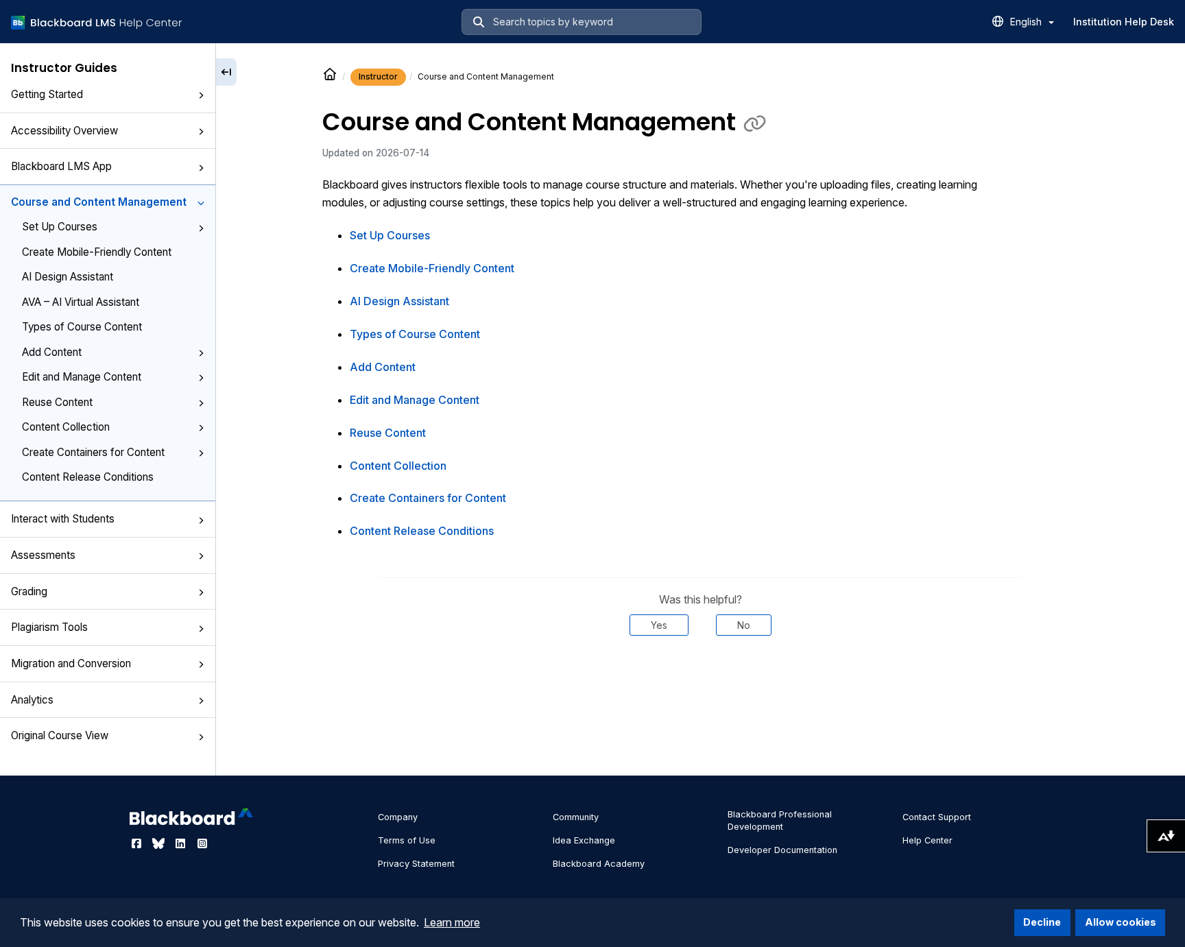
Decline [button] (1042, 922)
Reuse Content (57, 402)
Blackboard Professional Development (780, 820)
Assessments (43, 555)
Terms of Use (406, 840)
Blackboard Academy (599, 864)
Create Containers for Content (93, 452)
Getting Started (47, 94)
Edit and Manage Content (81, 376)
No (743, 625)
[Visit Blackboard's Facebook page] (138, 843)
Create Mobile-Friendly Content (96, 252)
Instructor (378, 76)
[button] (201, 95)
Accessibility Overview (64, 130)
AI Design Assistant (67, 276)
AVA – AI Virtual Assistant (80, 302)
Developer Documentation (782, 850)
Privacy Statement (416, 864)
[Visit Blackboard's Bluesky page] (160, 843)
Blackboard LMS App (61, 166)
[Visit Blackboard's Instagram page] (202, 843)
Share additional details (701, 677)
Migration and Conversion (71, 663)
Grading (29, 591)
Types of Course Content (82, 326)
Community (576, 817)
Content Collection (66, 426)
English (1027, 21)
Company (398, 817)
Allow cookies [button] (1120, 922)
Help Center (927, 840)
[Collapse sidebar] (226, 72)
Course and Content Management (99, 201)
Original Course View (59, 735)
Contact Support (936, 817)
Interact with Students (63, 518)
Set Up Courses (59, 226)
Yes (659, 625)
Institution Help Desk (1123, 21)
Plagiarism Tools (49, 627)
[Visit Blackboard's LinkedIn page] (181, 843)
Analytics (32, 699)
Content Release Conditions (88, 476)
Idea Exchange (584, 840)
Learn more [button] (452, 922)
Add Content (52, 352)
